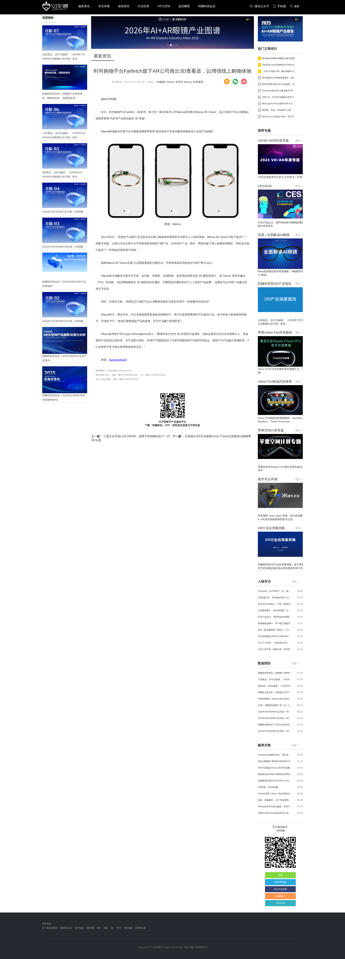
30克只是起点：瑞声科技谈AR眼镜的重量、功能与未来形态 (275, 617)
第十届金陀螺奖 (49, 928)
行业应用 (143, 6)
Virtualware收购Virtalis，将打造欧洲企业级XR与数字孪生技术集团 (275, 755)
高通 (106, 928)
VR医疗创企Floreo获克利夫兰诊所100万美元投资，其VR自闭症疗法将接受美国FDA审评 (275, 813)
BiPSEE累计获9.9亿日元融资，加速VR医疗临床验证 (279, 84)
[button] (168, 45)
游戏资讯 (123, 6)
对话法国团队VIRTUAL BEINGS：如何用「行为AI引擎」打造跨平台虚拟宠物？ (275, 636)
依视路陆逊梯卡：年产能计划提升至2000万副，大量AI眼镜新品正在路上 (275, 623)
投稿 (280, 875)
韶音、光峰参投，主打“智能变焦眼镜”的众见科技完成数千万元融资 (275, 800)
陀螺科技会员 (206, 6)
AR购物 (160, 81)
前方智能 (79, 928)
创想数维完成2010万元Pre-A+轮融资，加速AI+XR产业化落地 (275, 780)
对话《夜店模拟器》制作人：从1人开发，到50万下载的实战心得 (275, 630)
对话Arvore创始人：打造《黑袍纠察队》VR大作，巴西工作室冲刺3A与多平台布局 (275, 604)
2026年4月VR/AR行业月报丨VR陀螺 (275, 711)
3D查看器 (198, 81)
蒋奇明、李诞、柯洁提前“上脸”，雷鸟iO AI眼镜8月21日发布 (279, 110)
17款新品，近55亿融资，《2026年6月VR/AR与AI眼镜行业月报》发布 (275, 679)
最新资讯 (84, 6)
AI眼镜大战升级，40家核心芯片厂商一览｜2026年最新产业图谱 (275, 692)
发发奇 (179, 81)
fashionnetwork (118, 359)
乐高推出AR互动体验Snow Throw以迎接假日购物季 (211, 436)
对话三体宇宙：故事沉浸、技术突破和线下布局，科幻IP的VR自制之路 (275, 649)
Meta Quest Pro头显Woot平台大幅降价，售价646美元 (279, 103)
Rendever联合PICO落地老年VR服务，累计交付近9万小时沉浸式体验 (279, 90)
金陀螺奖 (184, 6)
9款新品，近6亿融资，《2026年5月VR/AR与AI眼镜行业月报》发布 (275, 686)
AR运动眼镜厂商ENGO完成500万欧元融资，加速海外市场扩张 (275, 761)
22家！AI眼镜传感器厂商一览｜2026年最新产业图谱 (275, 705)
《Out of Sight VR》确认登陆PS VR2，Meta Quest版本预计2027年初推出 (279, 71)
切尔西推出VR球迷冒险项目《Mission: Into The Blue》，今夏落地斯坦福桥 (279, 77)
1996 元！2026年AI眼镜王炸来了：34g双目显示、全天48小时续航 (279, 97)
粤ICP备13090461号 (195, 947)
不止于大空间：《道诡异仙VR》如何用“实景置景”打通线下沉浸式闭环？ (275, 643)
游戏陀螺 (90, 928)
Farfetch (170, 81)
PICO (119, 928)
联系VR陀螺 (280, 882)
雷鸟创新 (128, 928)
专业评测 (104, 6)
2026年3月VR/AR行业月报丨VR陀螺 (275, 718)
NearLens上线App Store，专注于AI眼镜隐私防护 (279, 116)
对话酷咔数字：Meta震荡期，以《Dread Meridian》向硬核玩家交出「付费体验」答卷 (275, 610)
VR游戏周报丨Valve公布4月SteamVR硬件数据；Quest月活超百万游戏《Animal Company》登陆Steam (275, 699)
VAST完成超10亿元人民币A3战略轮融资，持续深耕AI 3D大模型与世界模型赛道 (275, 768)
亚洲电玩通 (140, 928)
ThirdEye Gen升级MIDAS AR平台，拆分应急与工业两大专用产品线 (279, 65)
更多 (297, 140)
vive (112, 928)
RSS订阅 (280, 903)
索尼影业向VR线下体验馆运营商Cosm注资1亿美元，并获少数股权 (275, 774)
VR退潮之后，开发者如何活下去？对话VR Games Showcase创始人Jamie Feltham (275, 597)
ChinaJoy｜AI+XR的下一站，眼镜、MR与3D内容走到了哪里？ (275, 591)
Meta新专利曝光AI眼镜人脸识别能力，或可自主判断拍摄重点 (279, 58)
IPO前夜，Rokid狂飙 (268, 787)
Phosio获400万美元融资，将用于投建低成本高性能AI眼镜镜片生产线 (275, 806)
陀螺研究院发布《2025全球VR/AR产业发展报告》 (275, 724)
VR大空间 (163, 6)
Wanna (188, 81)
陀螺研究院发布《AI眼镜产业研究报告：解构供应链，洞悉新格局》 (275, 673)
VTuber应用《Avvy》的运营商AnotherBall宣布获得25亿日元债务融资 (275, 793)
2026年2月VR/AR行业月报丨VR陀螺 (275, 731)
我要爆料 (280, 896)
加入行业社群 (280, 889)
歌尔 (99, 928)
